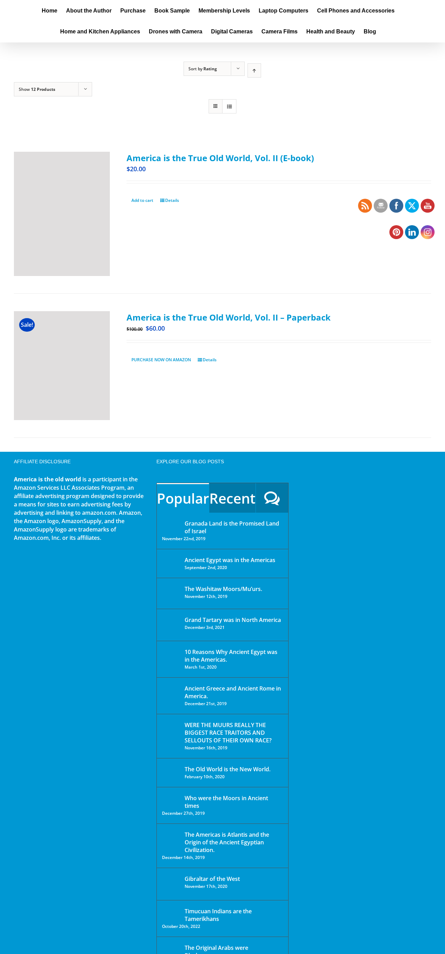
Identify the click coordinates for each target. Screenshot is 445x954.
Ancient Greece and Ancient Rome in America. (233, 692)
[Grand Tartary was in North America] (171, 625)
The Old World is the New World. (227, 769)
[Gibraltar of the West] (171, 884)
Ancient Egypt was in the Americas (230, 560)
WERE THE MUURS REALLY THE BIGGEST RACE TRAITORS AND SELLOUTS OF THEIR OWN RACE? (228, 732)
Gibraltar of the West (212, 879)
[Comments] (272, 498)
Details (172, 200)
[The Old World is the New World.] (171, 772)
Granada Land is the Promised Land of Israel (232, 527)
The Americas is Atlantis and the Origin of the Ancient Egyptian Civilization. (227, 842)
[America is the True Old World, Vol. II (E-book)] (62, 214)
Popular (183, 498)
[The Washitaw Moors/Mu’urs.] (171, 593)
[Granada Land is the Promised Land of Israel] (171, 524)
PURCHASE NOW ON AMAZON (161, 360)
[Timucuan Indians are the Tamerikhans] (171, 913)
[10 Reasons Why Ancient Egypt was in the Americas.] (171, 659)
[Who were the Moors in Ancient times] (171, 798)
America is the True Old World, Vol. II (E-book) (220, 158)
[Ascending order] (254, 70)
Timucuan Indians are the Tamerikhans (218, 915)
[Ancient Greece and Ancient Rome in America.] (171, 694)
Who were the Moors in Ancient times (226, 802)
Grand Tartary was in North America (233, 620)
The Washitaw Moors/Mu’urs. (223, 589)
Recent (232, 498)
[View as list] (229, 106)
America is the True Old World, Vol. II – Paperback (229, 317)
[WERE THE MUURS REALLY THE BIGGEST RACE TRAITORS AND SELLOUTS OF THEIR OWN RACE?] (171, 734)
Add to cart (142, 200)
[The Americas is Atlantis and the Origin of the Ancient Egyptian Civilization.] (171, 840)
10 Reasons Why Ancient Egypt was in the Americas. (231, 655)
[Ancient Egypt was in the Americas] (171, 561)
